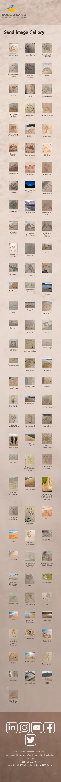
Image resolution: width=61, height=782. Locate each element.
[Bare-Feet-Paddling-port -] (13, 484)
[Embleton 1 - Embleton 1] (30, 363)
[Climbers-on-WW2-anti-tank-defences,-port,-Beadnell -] (47, 485)
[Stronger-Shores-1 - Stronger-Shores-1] (13, 147)
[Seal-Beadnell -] (47, 577)
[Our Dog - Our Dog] (13, 88)
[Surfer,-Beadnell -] (13, 674)
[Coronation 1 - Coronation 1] (30, 249)
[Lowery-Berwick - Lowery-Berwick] (30, 48)
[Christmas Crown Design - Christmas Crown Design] (47, 108)
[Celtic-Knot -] (30, 633)
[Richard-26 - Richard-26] (47, 168)
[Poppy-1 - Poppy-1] (13, 305)
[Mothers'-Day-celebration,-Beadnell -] (30, 556)
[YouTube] (36, 732)
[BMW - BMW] (47, 69)
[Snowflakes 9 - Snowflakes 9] (47, 187)
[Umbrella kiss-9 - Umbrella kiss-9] (47, 419)
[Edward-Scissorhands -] (30, 535)
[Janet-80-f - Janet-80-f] (47, 306)
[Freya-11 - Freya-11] (30, 325)
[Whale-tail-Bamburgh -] (30, 615)
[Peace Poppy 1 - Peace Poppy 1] (13, 205)
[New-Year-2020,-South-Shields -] (13, 577)
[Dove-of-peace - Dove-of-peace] (30, 148)
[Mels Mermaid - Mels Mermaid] (13, 285)
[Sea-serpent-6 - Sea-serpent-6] (30, 268)
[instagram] (24, 732)
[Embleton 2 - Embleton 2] (47, 363)
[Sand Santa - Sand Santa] (13, 458)
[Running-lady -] (30, 655)
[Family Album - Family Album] (47, 89)
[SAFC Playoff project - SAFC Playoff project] (13, 107)
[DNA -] (47, 511)
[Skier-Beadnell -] (30, 598)
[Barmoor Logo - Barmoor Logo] (47, 342)
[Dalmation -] (30, 514)
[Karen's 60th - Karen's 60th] (47, 380)
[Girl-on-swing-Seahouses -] (47, 533)
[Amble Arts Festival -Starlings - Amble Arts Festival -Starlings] (47, 226)
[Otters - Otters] (47, 268)
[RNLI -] (30, 579)
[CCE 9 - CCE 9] (47, 247)
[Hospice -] (13, 656)
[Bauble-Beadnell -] (30, 482)
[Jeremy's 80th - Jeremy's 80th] (30, 381)
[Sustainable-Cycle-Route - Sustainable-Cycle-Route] (13, 47)
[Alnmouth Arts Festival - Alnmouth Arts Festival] (13, 248)
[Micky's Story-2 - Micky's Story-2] (47, 400)
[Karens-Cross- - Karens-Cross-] (47, 129)
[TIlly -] (13, 615)
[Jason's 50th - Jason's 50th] (13, 381)
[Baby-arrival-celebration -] (47, 460)
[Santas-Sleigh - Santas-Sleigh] (30, 108)
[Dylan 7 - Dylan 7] (13, 186)
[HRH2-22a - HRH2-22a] (47, 325)
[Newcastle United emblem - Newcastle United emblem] (13, 418)
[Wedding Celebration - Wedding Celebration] (13, 225)
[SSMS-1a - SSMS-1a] (47, 148)
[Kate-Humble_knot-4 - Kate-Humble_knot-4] (47, 439)
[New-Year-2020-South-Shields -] (47, 556)
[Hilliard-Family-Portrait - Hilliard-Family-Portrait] (30, 285)
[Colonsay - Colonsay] (47, 287)
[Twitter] (30, 745)
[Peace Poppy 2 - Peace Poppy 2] (30, 206)
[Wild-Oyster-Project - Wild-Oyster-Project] (47, 206)
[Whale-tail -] (47, 615)
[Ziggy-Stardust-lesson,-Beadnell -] (13, 633)
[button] (54, 7)
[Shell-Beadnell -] (13, 597)
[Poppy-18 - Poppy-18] (30, 304)
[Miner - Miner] (30, 89)
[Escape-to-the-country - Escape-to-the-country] (13, 68)
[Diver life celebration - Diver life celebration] (30, 69)
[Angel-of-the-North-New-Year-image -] (30, 460)
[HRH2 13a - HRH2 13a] (13, 343)
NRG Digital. (47, 765)
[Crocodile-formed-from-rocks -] (13, 511)
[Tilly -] (47, 598)
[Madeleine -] (13, 554)
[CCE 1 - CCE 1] (47, 676)
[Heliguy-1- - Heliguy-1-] (13, 323)
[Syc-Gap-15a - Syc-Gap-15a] (30, 168)
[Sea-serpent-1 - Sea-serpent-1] (13, 267)
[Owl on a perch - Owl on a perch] (30, 419)
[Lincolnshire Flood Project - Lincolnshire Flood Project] (30, 226)
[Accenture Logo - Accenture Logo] (13, 360)
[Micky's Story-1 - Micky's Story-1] (30, 398)
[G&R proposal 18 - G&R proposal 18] (30, 344)
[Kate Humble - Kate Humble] (13, 440)
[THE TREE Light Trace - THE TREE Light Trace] (30, 185)
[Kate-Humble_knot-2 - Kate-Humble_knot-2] (30, 437)
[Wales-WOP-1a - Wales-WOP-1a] (13, 128)
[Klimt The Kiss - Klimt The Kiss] (13, 399)
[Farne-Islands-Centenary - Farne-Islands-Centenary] (47, 48)
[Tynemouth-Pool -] (30, 676)
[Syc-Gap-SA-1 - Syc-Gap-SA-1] (13, 167)
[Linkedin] (12, 732)
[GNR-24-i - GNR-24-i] (30, 129)
